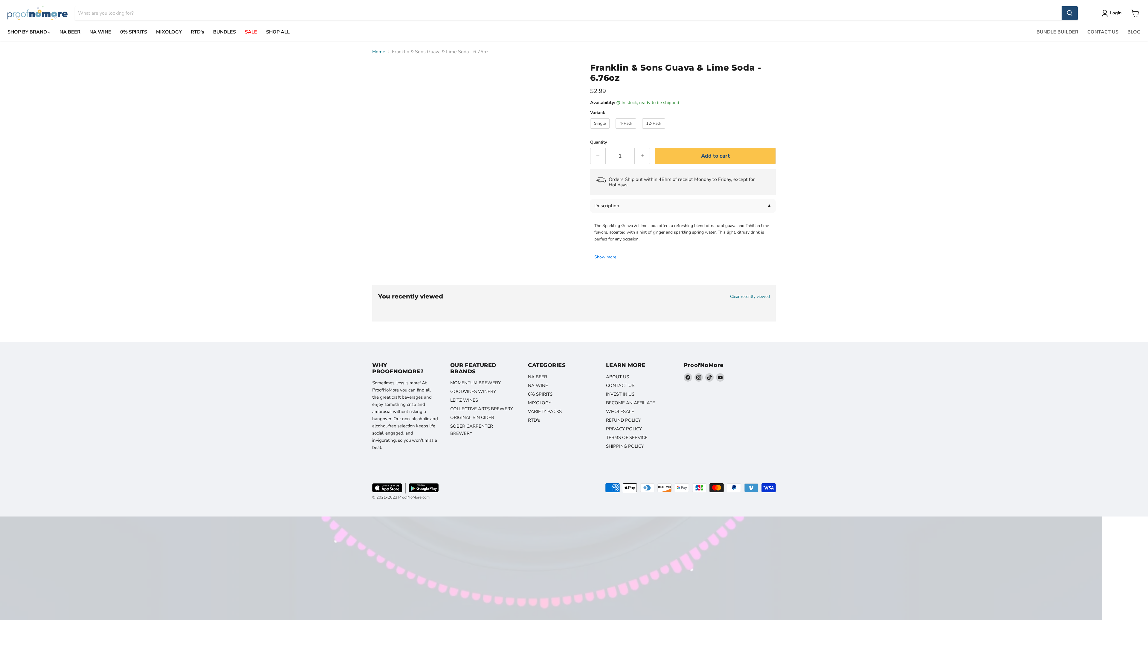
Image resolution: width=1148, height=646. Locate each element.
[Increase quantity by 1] (642, 156)
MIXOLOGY (169, 32)
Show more (605, 257)
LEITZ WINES (464, 400)
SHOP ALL (278, 32)
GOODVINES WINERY (473, 391)
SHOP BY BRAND (27, 32)
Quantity (598, 142)
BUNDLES (224, 32)
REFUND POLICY (623, 420)
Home (378, 51)
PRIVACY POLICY (624, 429)
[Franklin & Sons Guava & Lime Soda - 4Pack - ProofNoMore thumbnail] (383, 100)
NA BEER (69, 32)
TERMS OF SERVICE (627, 438)
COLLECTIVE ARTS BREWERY (481, 409)
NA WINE (100, 32)
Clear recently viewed (750, 296)
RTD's (197, 32)
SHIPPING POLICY (625, 446)
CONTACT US (1102, 32)
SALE (251, 32)
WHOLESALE (620, 412)
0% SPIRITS (133, 32)
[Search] (1070, 13)
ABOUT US (617, 377)
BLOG (1134, 32)
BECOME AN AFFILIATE (630, 403)
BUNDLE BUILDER (1057, 32)
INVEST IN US (620, 394)
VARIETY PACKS (545, 412)
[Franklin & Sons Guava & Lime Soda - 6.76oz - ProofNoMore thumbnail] (383, 75)
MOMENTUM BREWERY (475, 383)
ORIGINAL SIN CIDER (472, 417)
